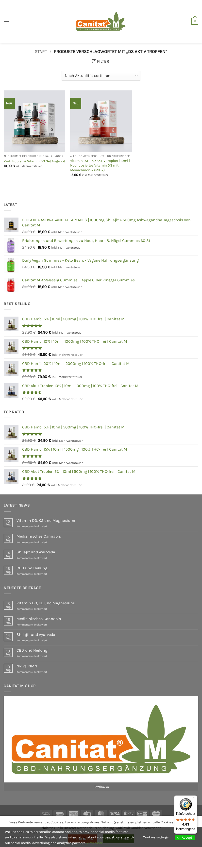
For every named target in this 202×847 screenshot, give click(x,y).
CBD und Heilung (32, 568)
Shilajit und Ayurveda (36, 552)
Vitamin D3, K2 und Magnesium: (46, 520)
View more (95, 843)
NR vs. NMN (27, 666)
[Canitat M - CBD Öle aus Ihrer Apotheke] (101, 21)
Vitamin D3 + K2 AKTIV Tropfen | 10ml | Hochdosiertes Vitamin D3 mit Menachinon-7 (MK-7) (100, 165)
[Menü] (194, 798)
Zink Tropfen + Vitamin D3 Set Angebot (34, 161)
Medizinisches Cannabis (39, 536)
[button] (7, 21)
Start (41, 51)
